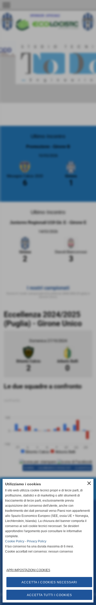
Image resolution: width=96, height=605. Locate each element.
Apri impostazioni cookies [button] (28, 570)
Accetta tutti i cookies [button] (49, 595)
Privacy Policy (36, 541)
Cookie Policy (14, 541)
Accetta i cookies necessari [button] (49, 582)
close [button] (89, 483)
